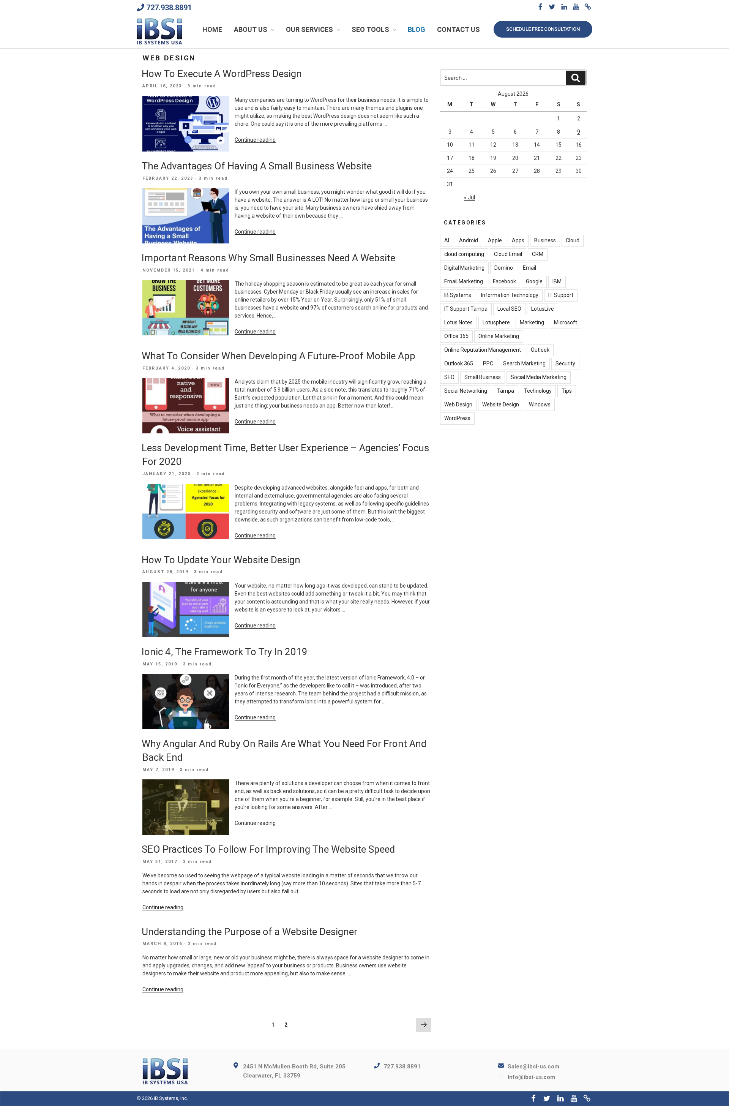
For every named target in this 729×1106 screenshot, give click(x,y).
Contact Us (458, 29)
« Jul (469, 197)
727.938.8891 (169, 7)
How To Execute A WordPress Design (222, 73)
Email (529, 268)
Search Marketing (524, 363)
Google (534, 281)
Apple (495, 240)
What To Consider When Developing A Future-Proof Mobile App (278, 356)
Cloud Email (508, 254)
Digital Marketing (464, 268)
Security (565, 363)
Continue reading (255, 140)
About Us (250, 29)
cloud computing (464, 254)
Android (468, 240)
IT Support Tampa (466, 309)
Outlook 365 (458, 363)
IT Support (560, 295)
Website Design (500, 404)
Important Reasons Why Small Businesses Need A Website (268, 258)
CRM (537, 254)
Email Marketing (463, 281)
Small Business (482, 377)
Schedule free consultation (543, 29)
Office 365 (456, 336)
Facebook (504, 281)
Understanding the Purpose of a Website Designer (249, 931)
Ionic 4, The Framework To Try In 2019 (225, 651)
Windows (540, 404)
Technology (538, 391)
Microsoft (565, 322)
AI (446, 240)
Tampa (505, 391)
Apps (518, 240)
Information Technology (509, 295)
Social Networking (465, 391)
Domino (503, 268)
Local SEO (509, 309)
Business (545, 240)
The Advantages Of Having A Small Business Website (257, 166)
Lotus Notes (458, 322)
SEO (449, 377)
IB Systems (457, 295)
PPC (488, 363)
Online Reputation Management (482, 350)
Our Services (309, 29)
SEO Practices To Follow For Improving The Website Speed (268, 849)
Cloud (572, 240)
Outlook (540, 350)
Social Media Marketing (538, 377)
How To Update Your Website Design (221, 560)
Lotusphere (496, 322)
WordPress (457, 418)
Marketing (532, 322)
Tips (567, 391)
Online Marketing (498, 336)
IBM (557, 281)
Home (212, 29)
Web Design (458, 404)
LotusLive (542, 309)
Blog (416, 29)
